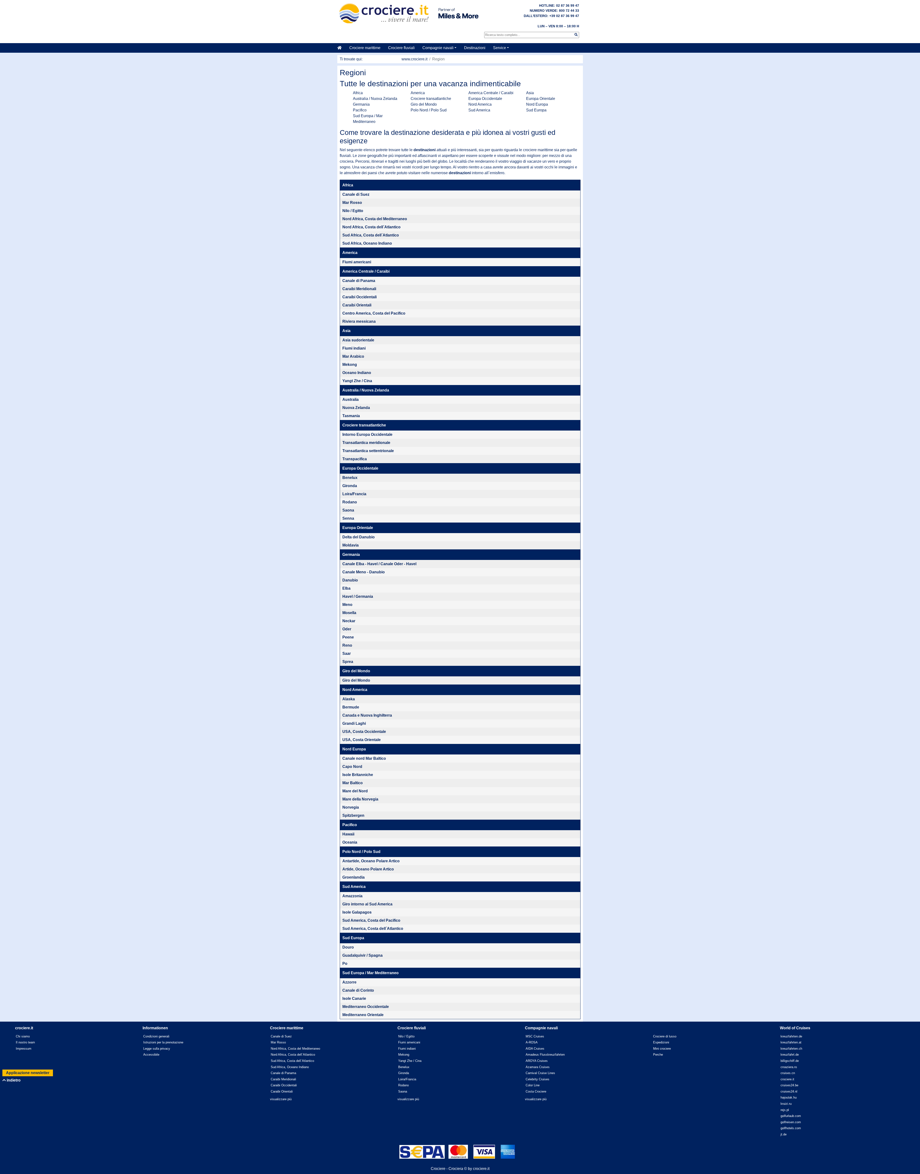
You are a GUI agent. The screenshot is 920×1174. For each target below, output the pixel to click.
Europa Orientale (540, 99)
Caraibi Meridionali (359, 289)
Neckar (348, 621)
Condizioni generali (156, 1036)
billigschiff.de (790, 1061)
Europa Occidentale (485, 99)
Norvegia (350, 807)
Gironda (349, 486)
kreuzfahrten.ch (791, 1048)
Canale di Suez (355, 194)
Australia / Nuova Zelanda (375, 99)
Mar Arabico (353, 356)
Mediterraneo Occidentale (365, 1007)
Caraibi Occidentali (359, 297)
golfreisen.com (791, 1122)
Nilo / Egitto (352, 211)
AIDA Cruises (535, 1048)
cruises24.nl (789, 1091)
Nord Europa (537, 104)
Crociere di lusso (664, 1036)
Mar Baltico (352, 783)
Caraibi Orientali (356, 305)
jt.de (784, 1134)
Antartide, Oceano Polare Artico (371, 861)
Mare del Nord (355, 791)
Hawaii (348, 834)
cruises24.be (789, 1085)
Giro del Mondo (424, 104)
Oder (346, 629)
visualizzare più (281, 1099)
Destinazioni (474, 48)
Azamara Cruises (538, 1067)
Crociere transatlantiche (431, 99)
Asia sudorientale (358, 340)
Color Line (533, 1085)
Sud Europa (536, 110)
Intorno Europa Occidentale (367, 434)
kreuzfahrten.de (791, 1036)
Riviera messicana (359, 321)
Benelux (349, 478)
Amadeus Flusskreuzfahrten (545, 1054)
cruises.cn (788, 1073)
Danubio (350, 580)
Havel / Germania (357, 596)
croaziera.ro (789, 1067)
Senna (348, 518)
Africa (358, 93)
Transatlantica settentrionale (368, 451)
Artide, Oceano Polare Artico (368, 869)
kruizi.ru (786, 1103)
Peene (348, 637)
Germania (361, 104)
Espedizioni (661, 1042)
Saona (348, 510)
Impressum (23, 1048)
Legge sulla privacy (156, 1048)
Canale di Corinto (358, 990)
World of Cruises (795, 1028)
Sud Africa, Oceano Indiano (367, 243)
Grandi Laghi (354, 723)
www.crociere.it (414, 59)
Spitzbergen (353, 815)
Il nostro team (25, 1042)
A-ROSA (532, 1042)
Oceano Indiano (356, 373)
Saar (346, 653)
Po (344, 963)
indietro (13, 1080)
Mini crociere (662, 1048)
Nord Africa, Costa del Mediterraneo (374, 219)
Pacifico (360, 110)
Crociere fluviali (401, 48)
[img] (576, 34)
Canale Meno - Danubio (363, 572)
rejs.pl (785, 1110)
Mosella (349, 613)
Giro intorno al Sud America (367, 904)
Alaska (348, 699)
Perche (658, 1054)
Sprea (347, 662)
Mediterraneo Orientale (363, 1015)
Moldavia (350, 545)
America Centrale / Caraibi (490, 93)
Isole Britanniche (357, 775)
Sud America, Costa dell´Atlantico (372, 929)
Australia (350, 399)
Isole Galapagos (357, 912)
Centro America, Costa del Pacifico (373, 313)
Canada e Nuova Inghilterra (367, 715)
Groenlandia (353, 877)
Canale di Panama (358, 281)
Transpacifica (354, 459)
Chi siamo (23, 1036)
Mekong (349, 365)
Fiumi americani (356, 262)
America (418, 93)
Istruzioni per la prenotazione (163, 1042)
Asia (530, 93)
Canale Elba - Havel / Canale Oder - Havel (379, 564)
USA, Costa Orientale (361, 740)
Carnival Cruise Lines (540, 1073)
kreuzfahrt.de (790, 1054)
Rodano (349, 502)
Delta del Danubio (358, 537)
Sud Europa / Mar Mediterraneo (370, 973)
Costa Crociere (536, 1091)
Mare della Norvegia (360, 799)
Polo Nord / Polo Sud (429, 110)
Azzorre (349, 982)
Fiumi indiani (354, 348)
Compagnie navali (438, 48)
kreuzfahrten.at (791, 1042)
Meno (347, 605)
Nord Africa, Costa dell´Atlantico (371, 227)
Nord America (480, 104)
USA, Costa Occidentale (364, 732)
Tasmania (351, 416)
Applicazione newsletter (27, 1073)
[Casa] (341, 48)
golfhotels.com (791, 1128)
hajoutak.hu (789, 1097)
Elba (346, 588)
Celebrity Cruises (537, 1079)
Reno (347, 645)
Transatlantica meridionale (366, 443)
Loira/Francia (354, 494)
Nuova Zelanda (356, 408)
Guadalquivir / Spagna (362, 955)
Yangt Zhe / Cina (357, 381)
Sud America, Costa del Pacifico (371, 920)
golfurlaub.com (791, 1116)
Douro (348, 947)
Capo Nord (352, 767)
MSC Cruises (535, 1036)
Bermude (350, 707)
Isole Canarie (354, 998)
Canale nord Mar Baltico (364, 758)
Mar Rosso (352, 203)
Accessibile (151, 1054)
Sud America (479, 110)
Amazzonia (352, 896)
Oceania (349, 842)
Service (499, 48)
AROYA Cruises (537, 1061)
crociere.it (787, 1079)
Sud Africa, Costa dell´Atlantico (370, 235)
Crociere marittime (364, 48)
